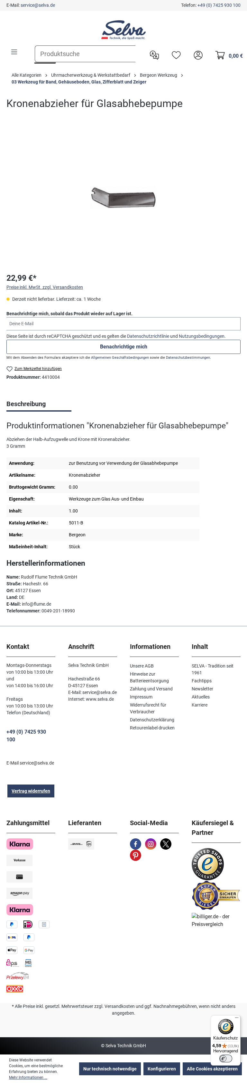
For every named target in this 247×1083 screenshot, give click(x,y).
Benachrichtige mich (123, 347)
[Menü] (14, 51)
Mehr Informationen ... (28, 1077)
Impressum (141, 696)
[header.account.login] (196, 54)
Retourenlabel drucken (152, 727)
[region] (123, 197)
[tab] (38, 404)
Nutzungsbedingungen (201, 336)
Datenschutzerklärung (152, 719)
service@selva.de (38, 5)
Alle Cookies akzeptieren (212, 1068)
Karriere (199, 704)
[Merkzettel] (175, 54)
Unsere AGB (142, 665)
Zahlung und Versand (151, 688)
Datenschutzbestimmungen (188, 358)
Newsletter (202, 688)
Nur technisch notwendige (110, 1068)
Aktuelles (201, 696)
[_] (123, 197)
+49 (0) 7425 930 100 (219, 5)
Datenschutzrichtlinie (148, 336)
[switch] (225, 1058)
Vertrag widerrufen (31, 791)
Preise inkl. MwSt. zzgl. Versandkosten (44, 287)
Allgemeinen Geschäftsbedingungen (120, 358)
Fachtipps (202, 680)
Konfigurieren (162, 1068)
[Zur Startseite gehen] (123, 30)
